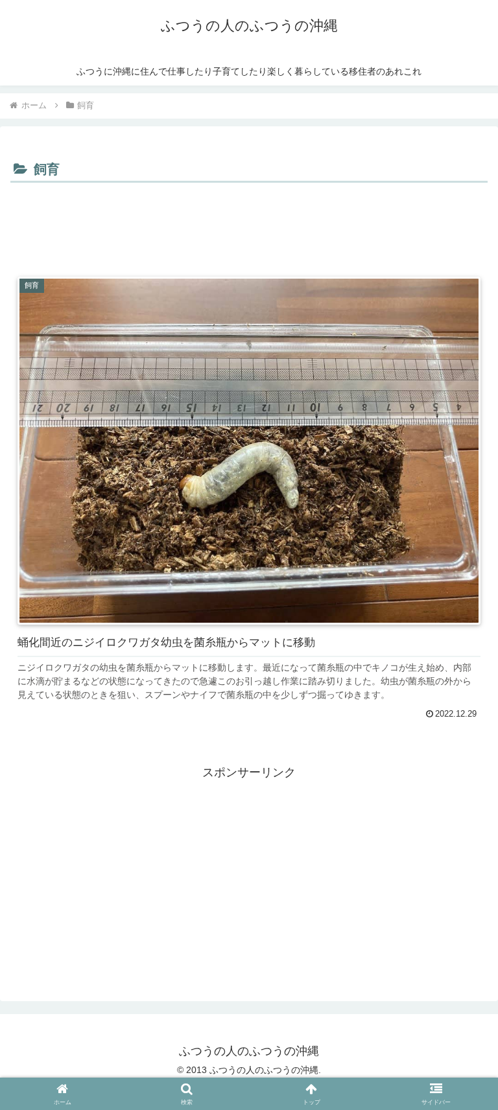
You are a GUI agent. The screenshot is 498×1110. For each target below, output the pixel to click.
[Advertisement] (249, 222)
